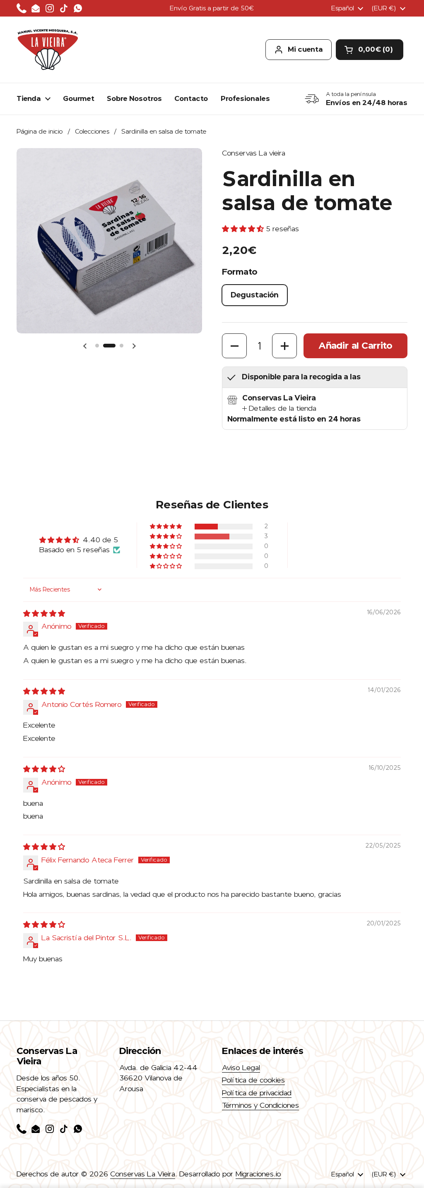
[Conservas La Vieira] (48, 49)
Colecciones (92, 131)
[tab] (279, 408)
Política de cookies (253, 1080)
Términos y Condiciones (260, 1105)
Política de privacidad (257, 1093)
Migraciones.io (258, 1174)
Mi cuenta (305, 49)
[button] (369, 49)
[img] (44, 613)
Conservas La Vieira (142, 1174)
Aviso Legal (241, 1067)
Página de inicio (40, 131)
